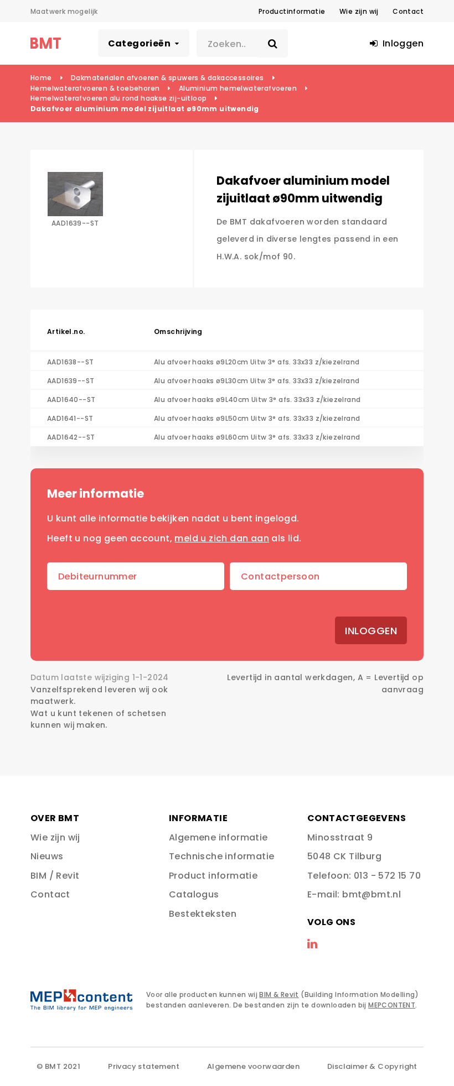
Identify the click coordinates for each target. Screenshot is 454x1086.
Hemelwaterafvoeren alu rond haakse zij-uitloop (118, 98)
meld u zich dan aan (221, 538)
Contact (408, 11)
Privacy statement (143, 1066)
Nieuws (46, 856)
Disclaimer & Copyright (372, 1066)
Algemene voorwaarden (253, 1066)
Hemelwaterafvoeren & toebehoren (94, 88)
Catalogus (194, 894)
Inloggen (371, 631)
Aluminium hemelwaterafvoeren (238, 88)
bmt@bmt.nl (371, 894)
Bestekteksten (202, 913)
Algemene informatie (218, 837)
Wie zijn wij (359, 11)
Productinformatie (292, 11)
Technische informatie (221, 856)
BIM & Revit (278, 994)
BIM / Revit (54, 875)
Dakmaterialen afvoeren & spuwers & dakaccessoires (167, 77)
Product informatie (213, 875)
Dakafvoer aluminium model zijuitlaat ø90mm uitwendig (144, 108)
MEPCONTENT (391, 1005)
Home (41, 77)
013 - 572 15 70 (387, 875)
